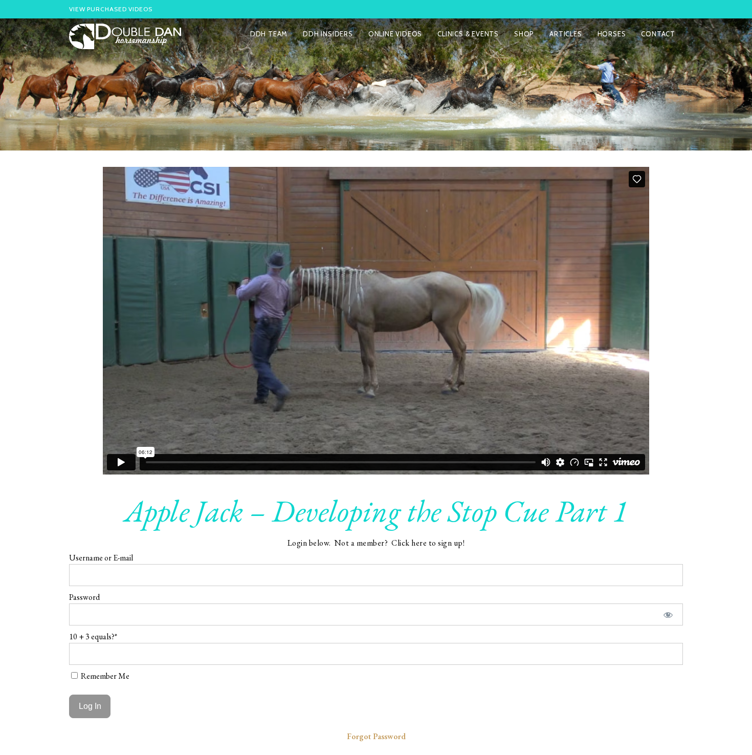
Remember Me (104, 676)
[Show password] (668, 614)
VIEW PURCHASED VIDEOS (110, 9)
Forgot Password (376, 736)
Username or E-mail (101, 557)
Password (84, 597)
